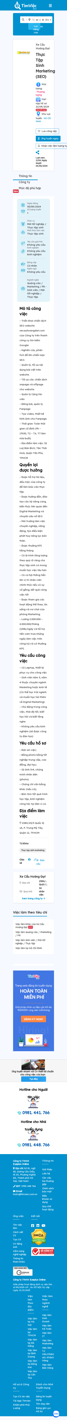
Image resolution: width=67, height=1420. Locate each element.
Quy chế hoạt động (48, 1208)
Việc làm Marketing (47, 1342)
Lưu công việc (49, 131)
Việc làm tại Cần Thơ (32, 1374)
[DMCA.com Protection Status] (38, 1236)
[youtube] (44, 1226)
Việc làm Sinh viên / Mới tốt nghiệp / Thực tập (30, 942)
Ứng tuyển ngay (49, 138)
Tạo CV (17, 1239)
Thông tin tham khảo (19, 1260)
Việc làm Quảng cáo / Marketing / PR (33, 934)
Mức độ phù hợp (27, 189)
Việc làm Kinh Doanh (47, 1318)
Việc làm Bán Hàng (47, 1366)
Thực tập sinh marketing (32, 850)
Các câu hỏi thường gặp (48, 1181)
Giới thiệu (47, 1169)
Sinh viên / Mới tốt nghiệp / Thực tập (36, 293)
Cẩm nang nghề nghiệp (19, 1253)
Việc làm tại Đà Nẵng (32, 1342)
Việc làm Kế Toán (47, 1327)
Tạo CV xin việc (21, 1396)
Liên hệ (46, 1173)
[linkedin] (38, 1226)
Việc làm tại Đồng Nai (32, 1364)
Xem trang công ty (32, 898)
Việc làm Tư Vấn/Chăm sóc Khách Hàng (48, 1354)
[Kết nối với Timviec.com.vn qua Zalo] (56, 1414)
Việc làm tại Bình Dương (32, 1353)
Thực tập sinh (35, 233)
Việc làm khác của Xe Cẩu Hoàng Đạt (29, 926)
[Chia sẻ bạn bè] (37, 152)
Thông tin (25, 176)
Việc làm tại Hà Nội (32, 1321)
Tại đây (33, 1078)
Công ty (24, 182)
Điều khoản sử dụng (47, 1199)
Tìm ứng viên (43, 1403)
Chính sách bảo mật (48, 1190)
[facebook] (33, 1226)
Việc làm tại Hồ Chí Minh (28, 948)
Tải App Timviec (22, 1400)
